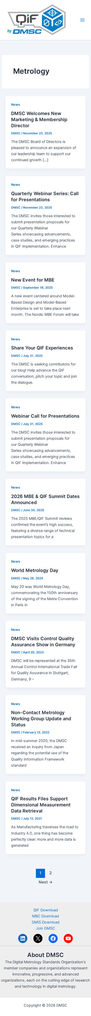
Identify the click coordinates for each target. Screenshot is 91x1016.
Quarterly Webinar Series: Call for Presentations (45, 196)
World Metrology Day (34, 570)
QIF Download (45, 910)
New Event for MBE (32, 280)
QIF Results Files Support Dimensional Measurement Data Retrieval (41, 804)
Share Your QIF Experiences (42, 347)
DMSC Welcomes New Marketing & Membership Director (39, 119)
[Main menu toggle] (82, 20)
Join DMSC (45, 928)
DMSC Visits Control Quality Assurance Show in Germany (43, 641)
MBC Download (45, 916)
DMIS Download (45, 922)
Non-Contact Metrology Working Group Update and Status (41, 718)
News (15, 104)
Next (46, 882)
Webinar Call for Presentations (45, 416)
